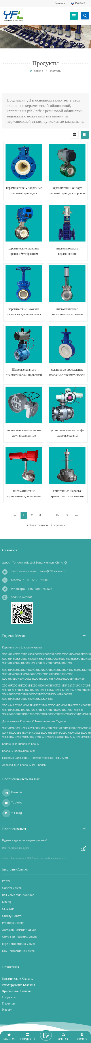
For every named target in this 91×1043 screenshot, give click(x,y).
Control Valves (11, 888)
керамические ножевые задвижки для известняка (24, 312)
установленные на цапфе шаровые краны (67, 433)
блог (6, 858)
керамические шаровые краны (22, 648)
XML (29, 858)
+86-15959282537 (39, 589)
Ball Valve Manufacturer (18, 895)
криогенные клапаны (16, 991)
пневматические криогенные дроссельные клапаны (24, 493)
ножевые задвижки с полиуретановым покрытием (35, 758)
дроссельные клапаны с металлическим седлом (34, 721)
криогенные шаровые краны (20, 744)
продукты (8, 997)
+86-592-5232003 (37, 580)
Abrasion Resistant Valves (19, 930)
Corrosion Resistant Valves (19, 937)
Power (6, 881)
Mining (6, 902)
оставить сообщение (46, 1035)
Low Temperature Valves (18, 951)
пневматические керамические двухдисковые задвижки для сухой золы (67, 251)
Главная (60, 3)
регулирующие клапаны (18, 985)
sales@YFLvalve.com (53, 571)
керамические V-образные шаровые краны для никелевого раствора (24, 190)
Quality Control (12, 916)
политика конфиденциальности (50, 858)
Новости (7, 1010)
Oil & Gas (8, 909)
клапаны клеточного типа (19, 751)
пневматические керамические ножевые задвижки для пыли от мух (67, 312)
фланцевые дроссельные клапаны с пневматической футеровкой (67, 372)
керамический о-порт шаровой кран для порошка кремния (67, 190)
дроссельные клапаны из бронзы (24, 765)
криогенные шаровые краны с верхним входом (67, 493)
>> (66, 515)
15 (57, 515)
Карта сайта (18, 858)
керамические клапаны (17, 979)
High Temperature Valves (18, 944)
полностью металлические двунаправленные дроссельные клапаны (23, 433)
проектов (8, 1003)
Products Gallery (13, 923)
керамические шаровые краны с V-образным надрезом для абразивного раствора (24, 251)
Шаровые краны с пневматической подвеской (24, 372)
